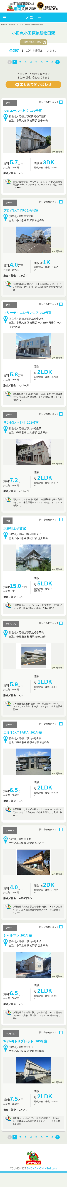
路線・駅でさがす (18, 24)
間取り (59, 152)
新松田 (40, 24)
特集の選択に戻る (32, 42)
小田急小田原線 (31, 24)
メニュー (33, 17)
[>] (57, 62)
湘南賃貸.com (6, 24)
